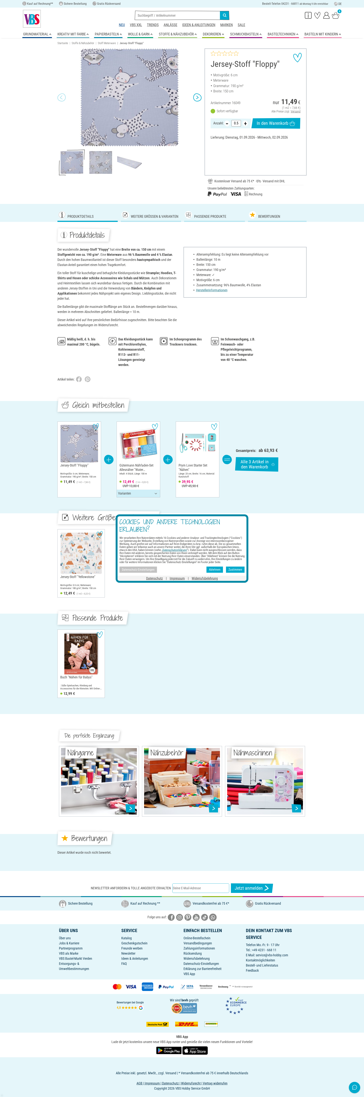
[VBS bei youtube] (196, 917)
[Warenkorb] (335, 15)
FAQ (124, 964)
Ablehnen (214, 569)
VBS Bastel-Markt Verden (75, 958)
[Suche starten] (224, 15)
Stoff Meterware (107, 43)
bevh (184, 1000)
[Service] (308, 15)
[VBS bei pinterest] (188, 917)
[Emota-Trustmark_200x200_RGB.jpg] (235, 1005)
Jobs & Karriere (69, 943)
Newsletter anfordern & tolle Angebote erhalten (131, 888)
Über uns (65, 938)
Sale (241, 25)
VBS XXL (136, 25)
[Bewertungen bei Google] (130, 1005)
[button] (61, 97)
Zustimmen (235, 569)
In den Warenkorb (272, 123)
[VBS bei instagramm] (179, 917)
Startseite (62, 43)
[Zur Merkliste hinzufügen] (297, 57)
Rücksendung (193, 953)
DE (340, 4)
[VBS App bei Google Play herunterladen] (169, 1050)
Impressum (177, 578)
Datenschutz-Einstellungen (201, 964)
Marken (226, 25)
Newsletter (128, 953)
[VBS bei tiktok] (204, 917)
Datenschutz (154, 578)
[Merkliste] (317, 15)
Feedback (252, 970)
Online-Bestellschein (197, 938)
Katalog (126, 938)
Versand (295, 111)
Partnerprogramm (71, 948)
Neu (122, 25)
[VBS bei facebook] (171, 917)
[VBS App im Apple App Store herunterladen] (195, 1050)
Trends (153, 25)
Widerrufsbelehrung (197, 958)
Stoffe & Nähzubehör (83, 43)
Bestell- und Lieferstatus (262, 965)
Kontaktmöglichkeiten (260, 960)
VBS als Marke (68, 953)
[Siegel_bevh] (184, 1008)
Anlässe (170, 25)
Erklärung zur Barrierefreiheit (202, 969)
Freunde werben (132, 948)
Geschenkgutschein (134, 943)
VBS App (189, 974)
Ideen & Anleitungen (198, 25)
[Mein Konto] (326, 15)
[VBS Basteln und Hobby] (31, 18)
